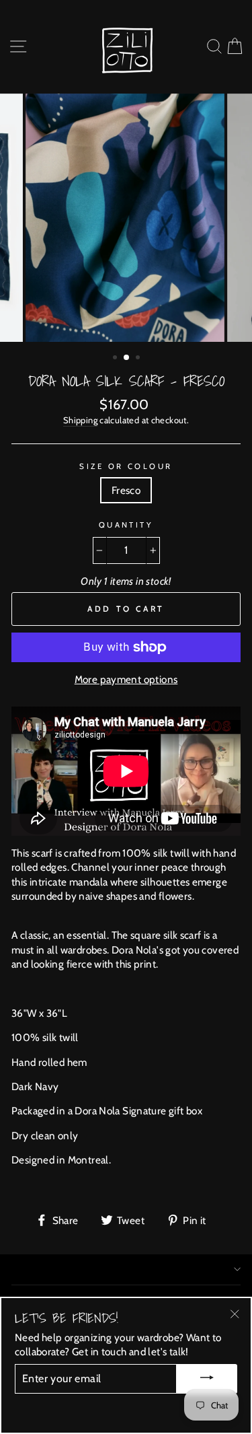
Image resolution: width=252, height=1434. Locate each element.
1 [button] (116, 358)
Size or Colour (125, 466)
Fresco (126, 490)
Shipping (80, 420)
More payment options (126, 679)
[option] (126, 218)
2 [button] (127, 358)
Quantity (126, 525)
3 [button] (139, 358)
